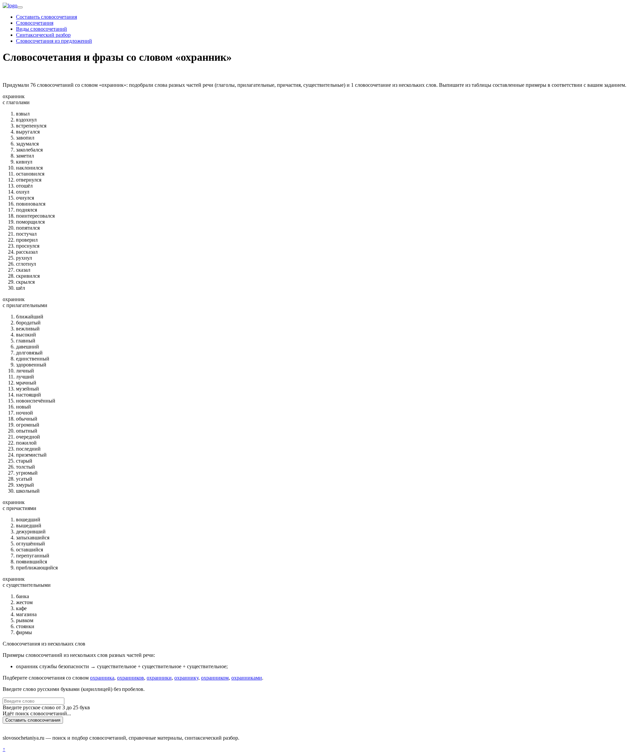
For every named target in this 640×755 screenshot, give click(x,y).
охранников (130, 678)
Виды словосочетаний (41, 29)
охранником (215, 678)
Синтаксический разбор (43, 35)
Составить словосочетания (46, 17)
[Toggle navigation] (20, 7)
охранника (102, 678)
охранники (159, 678)
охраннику (186, 678)
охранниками (246, 678)
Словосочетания (34, 23)
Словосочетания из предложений (54, 41)
